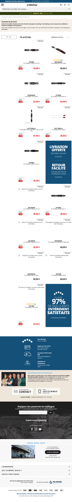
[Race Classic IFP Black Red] (58, 229)
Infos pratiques (10, 474)
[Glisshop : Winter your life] (32, 5)
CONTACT (25, 392)
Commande (7, 467)
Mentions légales (21, 493)
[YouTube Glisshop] (40, 429)
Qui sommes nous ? (12, 470)
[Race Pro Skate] (58, 50)
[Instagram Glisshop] (36, 429)
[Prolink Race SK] (58, 83)
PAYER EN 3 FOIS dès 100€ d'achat (15, 1)
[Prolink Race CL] (58, 195)
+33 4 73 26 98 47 (50, 391)
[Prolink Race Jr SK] (31, 229)
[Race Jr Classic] (31, 262)
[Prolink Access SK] (31, 50)
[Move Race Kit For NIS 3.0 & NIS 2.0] (31, 116)
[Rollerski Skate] (58, 262)
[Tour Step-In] (31, 83)
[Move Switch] (58, 116)
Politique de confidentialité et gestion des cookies (41, 493)
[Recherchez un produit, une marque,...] (69, 9)
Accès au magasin (52, 452)
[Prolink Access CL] (31, 150)
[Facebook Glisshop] (32, 429)
